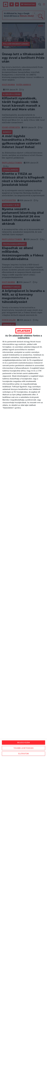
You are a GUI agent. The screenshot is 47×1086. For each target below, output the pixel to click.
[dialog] (23, 706)
